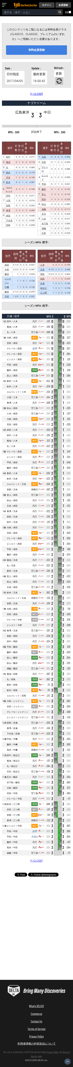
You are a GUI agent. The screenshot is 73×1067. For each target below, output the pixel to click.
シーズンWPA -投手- (37, 306)
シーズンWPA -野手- (37, 242)
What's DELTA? (36, 1006)
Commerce (36, 1013)
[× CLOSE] (36, 94)
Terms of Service (37, 1029)
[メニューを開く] (5, 5)
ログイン (46, 5)
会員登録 (63, 5)
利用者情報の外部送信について (37, 1043)
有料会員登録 (36, 50)
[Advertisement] (36, 905)
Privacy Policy (36, 1036)
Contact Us (36, 1021)
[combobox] (29, 12)
